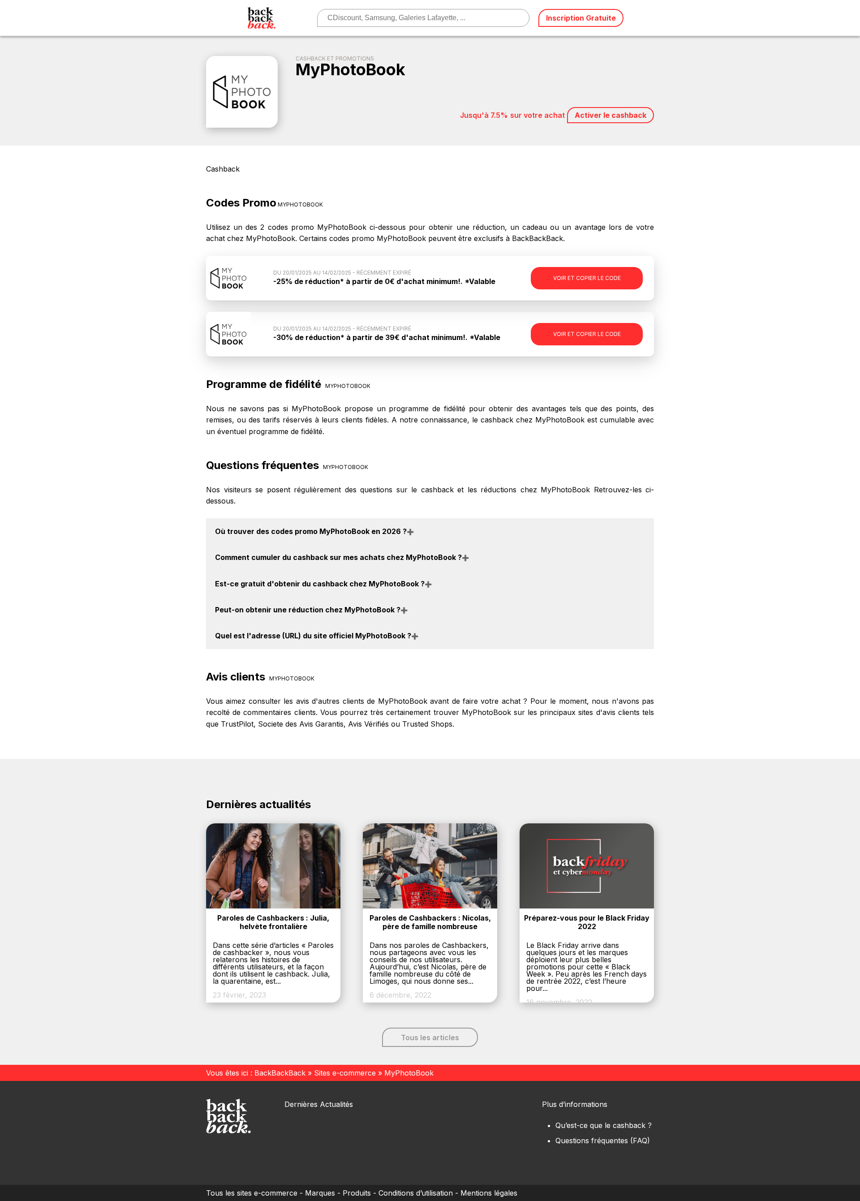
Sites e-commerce (345, 1072)
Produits (357, 1192)
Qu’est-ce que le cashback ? (603, 1125)
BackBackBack (279, 1072)
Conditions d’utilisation (415, 1192)
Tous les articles (430, 1037)
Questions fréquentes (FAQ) (602, 1140)
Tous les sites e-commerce (251, 1192)
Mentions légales (488, 1192)
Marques (320, 1192)
